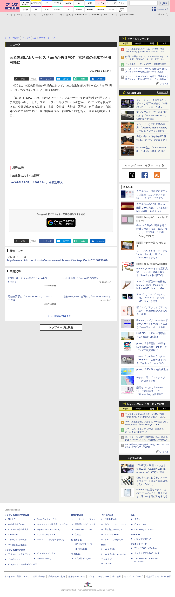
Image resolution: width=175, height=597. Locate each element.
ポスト (24, 79)
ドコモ (9, 14)
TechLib (108, 563)
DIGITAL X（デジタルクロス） (51, 539)
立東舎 (78, 534)
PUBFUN (135, 534)
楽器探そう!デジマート (85, 524)
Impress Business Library (48, 529)
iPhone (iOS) (81, 14)
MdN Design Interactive (115, 554)
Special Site (134, 92)
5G (105, 14)
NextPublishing (44, 558)
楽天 (68, 14)
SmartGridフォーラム (47, 519)
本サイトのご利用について (16, 576)
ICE (132, 515)
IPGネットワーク (139, 544)
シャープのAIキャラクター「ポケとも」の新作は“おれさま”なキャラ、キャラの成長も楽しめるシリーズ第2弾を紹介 (151, 363)
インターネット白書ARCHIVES (22, 564)
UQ (60, 14)
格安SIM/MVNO (126, 14)
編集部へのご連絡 (76, 576)
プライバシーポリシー (98, 576)
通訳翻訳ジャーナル (114, 529)
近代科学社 (76, 554)
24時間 (138, 43)
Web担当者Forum (16, 524)
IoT (113, 14)
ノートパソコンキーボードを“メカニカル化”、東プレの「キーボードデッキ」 (151, 254)
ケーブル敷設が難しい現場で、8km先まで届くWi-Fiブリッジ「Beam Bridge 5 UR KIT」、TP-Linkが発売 (147, 424)
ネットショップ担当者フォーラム (52, 524)
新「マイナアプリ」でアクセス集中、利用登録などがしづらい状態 (151, 311)
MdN (103, 545)
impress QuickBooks (143, 529)
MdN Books (110, 549)
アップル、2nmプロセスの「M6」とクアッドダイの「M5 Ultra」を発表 (150, 298)
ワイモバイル (48, 14)
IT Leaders (13, 534)
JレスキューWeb (112, 534)
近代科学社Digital (83, 558)
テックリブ (106, 559)
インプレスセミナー (46, 534)
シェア (49, 79)
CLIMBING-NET (82, 549)
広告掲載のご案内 (56, 576)
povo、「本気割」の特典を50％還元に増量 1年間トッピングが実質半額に (151, 347)
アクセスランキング (138, 39)
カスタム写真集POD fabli (146, 553)
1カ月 (164, 43)
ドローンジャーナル (17, 539)
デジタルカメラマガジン (19, 554)
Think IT (11, 519)
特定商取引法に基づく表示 (158, 576)
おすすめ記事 (134, 458)
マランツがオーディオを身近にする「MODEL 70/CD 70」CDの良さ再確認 (152, 115)
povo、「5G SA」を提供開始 (152, 369)
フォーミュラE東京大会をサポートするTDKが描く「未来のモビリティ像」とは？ (151, 103)
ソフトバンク (30, 14)
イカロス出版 (107, 515)
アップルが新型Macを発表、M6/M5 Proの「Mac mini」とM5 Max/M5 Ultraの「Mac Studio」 (144, 52)
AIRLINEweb (111, 519)
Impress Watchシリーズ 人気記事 (145, 404)
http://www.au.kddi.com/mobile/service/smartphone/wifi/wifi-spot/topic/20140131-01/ (57, 260)
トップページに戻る (61, 327)
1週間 (151, 43)
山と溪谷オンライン (84, 544)
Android (95, 14)
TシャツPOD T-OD (84, 529)
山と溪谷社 (76, 539)
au (18, 14)
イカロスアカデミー (114, 539)
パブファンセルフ (142, 539)
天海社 (137, 519)
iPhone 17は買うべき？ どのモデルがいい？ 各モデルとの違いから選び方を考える (151, 493)
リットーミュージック (85, 519)
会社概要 (116, 576)
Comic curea (140, 524)
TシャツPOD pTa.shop (145, 548)
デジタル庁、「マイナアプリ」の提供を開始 (145, 64)
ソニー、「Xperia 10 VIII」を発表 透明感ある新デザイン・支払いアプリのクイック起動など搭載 (147, 79)
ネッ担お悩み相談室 (17, 545)
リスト (34, 79)
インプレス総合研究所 (18, 529)
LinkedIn (100, 79)
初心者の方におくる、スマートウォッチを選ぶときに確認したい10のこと (151, 481)
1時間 (125, 43)
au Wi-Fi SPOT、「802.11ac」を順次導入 (37, 182)
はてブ (66, 79)
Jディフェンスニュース (115, 524)
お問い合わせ (38, 576)
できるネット (14, 559)
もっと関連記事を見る (59, 316)
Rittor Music (77, 515)
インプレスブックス (46, 553)
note (83, 79)
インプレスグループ (133, 576)
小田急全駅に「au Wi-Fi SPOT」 (81, 278)
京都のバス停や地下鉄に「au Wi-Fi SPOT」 (87, 296)
